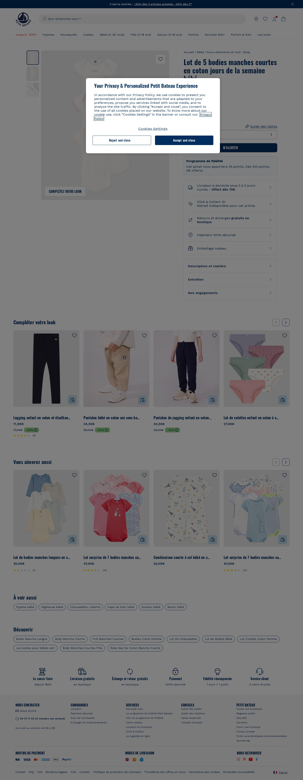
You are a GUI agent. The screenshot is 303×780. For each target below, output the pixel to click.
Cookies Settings (153, 129)
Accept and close (184, 140)
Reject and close (119, 140)
